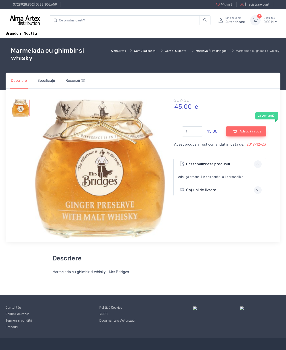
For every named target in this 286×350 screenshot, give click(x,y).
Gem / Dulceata (145, 50)
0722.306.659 (46, 4)
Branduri (13, 33)
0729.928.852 (23, 4)
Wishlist (226, 4)
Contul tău (13, 308)
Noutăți (30, 33)
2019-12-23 (256, 144)
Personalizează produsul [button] (208, 164)
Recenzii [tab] (75, 80)
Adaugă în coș (250, 131)
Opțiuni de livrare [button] (201, 190)
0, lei (269, 20)
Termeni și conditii (19, 321)
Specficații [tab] (46, 80)
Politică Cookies (110, 308)
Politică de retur (17, 314)
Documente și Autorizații (117, 321)
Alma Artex (118, 50)
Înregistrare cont (257, 4)
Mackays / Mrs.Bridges (211, 50)
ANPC (103, 314)
